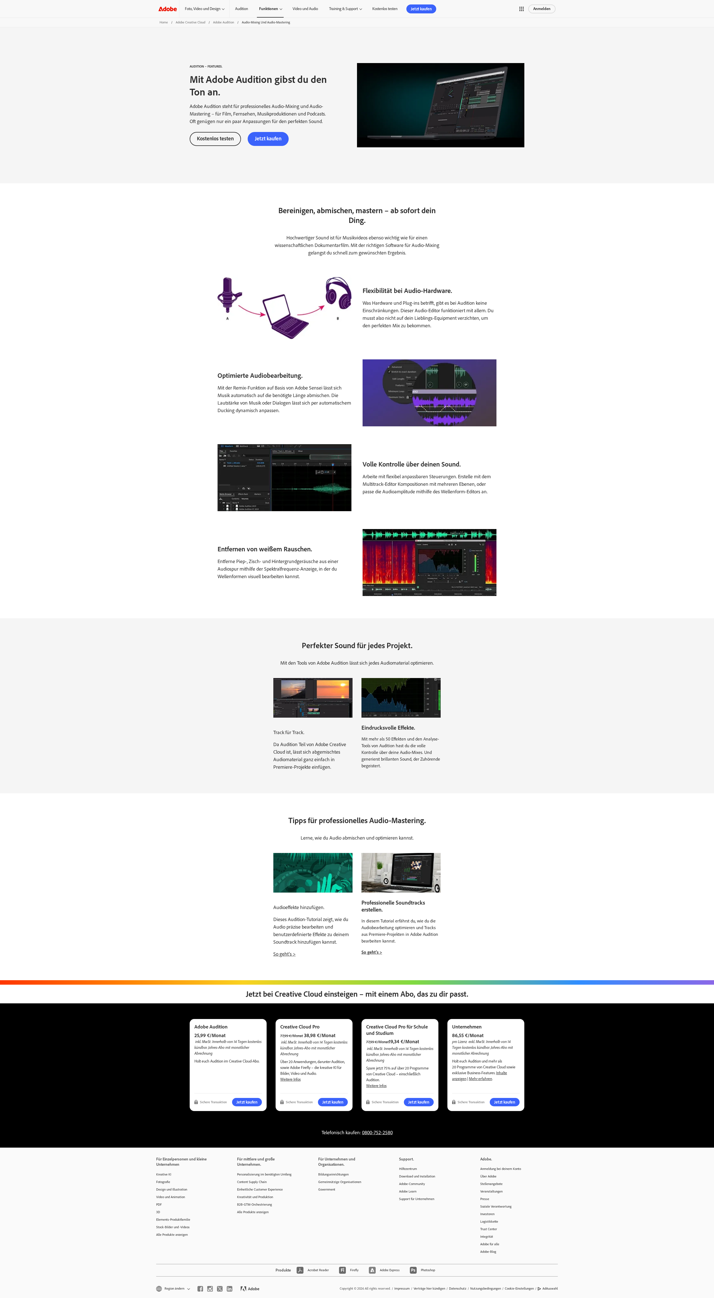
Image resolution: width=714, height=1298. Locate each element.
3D (158, 1212)
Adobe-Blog (488, 1252)
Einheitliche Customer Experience (260, 1189)
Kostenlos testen (384, 8)
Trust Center (488, 1229)
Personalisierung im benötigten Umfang (264, 1174)
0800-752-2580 (377, 1132)
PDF (159, 1204)
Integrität (486, 1237)
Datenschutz (457, 1288)
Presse (484, 1199)
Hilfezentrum (408, 1169)
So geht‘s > (284, 954)
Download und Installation (417, 1176)
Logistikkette (489, 1222)
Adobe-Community (412, 1184)
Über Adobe (488, 1176)
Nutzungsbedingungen (485, 1288)
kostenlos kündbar (475, 1047)
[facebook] (200, 1289)
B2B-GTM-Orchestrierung (254, 1204)
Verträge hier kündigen (429, 1288)
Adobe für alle (489, 1244)
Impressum (402, 1288)
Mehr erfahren (480, 1078)
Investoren (487, 1214)
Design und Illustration (171, 1189)
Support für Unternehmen (416, 1199)
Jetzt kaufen (421, 8)
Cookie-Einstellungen (519, 1288)
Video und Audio (305, 8)
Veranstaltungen (491, 1191)
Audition (241, 8)
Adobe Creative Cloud (190, 22)
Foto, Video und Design (202, 8)
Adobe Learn (407, 1191)
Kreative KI (163, 1174)
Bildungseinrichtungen (333, 1174)
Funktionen (268, 8)
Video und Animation (170, 1197)
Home (164, 22)
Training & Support (343, 8)
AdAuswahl (550, 1288)
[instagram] (210, 1289)
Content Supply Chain (252, 1182)
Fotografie (163, 1182)
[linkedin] (229, 1289)
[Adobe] (167, 9)
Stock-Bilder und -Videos (173, 1227)
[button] (521, 8)
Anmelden (542, 8)
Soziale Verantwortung (496, 1206)
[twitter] (220, 1289)
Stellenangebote (491, 1184)
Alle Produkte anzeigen (172, 1235)
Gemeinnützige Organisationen (339, 1182)
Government (326, 1189)
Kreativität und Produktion (255, 1197)
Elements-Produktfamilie (173, 1220)
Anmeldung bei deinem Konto (500, 1169)
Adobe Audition (223, 22)
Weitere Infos (290, 1079)
